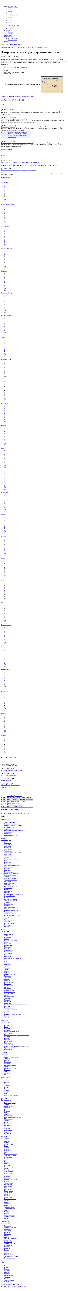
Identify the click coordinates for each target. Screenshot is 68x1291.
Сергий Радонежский (10, 1238)
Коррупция (7, 1043)
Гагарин (6, 1237)
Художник (7, 1132)
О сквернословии (9, 990)
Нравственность (9, 934)
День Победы (8, 844)
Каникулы (7, 1213)
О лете (6, 1158)
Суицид (6, 972)
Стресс (6, 995)
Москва (6, 1149)
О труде (6, 1147)
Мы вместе (7, 943)
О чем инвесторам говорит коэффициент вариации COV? (18, 170)
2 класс (10, 11)
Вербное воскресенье (10, 920)
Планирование (12, 40)
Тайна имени (8, 1175)
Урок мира (7, 925)
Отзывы (10, 32)
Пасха (6, 860)
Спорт (6, 1066)
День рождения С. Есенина (15, 806)
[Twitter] (16, 100)
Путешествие (8, 1184)
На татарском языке (10, 1199)
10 (5, 288)
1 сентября (7, 843)
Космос (6, 892)
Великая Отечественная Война (13, 894)
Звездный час (8, 891)
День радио (7, 921)
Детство (6, 987)
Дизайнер (7, 1128)
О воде (6, 1092)
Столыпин (7, 1234)
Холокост (7, 902)
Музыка (6, 1142)
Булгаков (7, 1248)
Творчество (7, 977)
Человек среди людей (10, 940)
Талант (6, 1017)
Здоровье (7, 1058)
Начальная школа (13, 7)
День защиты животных (11, 1095)
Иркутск (6, 1272)
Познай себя (8, 945)
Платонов (7, 1246)
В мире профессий (9, 1103)
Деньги (6, 979)
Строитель (7, 1127)
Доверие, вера (8, 950)
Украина (6, 1269)
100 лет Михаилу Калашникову (10, 785)
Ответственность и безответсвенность (15, 1004)
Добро (6, 960)
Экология (7, 1081)
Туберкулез (7, 1073)
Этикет (6, 969)
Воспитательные (9, 996)
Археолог (7, 1120)
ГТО (5, 1074)
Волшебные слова (9, 1176)
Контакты (23, 1286)
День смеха (7, 884)
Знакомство (7, 998)
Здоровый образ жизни (11, 1057)
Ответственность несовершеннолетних (16, 1046)
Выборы (6, 1038)
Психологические (9, 974)
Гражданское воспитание (11, 1031)
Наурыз (6, 897)
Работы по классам (10, 6)
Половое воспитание (10, 1154)
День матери (8, 854)
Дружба (6, 968)
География (7, 1150)
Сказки (6, 1200)
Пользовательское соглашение (10, 1286)
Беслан (6, 889)
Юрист (6, 1112)
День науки (7, 851)
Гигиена (6, 1202)
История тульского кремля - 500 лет (11, 770)
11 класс (10, 28)
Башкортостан (8, 1275)
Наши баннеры (12, 38)
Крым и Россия (8, 1049)
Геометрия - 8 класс (41, 47)
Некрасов (7, 1232)
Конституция (8, 1028)
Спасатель (7, 1107)
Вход (11, 44)
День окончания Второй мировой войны (19, 797)
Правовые (7, 1039)
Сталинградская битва (11, 907)
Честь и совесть (9, 1008)
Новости (6, 41)
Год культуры (8, 912)
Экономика (7, 1178)
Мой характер (8, 993)
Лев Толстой (8, 1242)
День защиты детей (10, 867)
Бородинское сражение (11, 899)
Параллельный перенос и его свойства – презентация (17, 143)
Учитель (6, 1104)
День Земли (7, 856)
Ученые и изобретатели (11, 1256)
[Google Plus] (23, 100)
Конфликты (7, 937)
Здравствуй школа (9, 896)
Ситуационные (8, 1191)
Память (6, 1016)
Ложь (6, 942)
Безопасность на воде (10, 827)
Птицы (6, 1093)
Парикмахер (8, 1130)
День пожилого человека (14, 805)
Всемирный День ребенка (12, 915)
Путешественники (9, 1258)
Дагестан (7, 1277)
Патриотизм (8, 1041)
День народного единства (12, 878)
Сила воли (7, 1013)
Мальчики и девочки (10, 1167)
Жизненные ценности (11, 1009)
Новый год (7, 847)
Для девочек (8, 1157)
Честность (7, 980)
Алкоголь (7, 1063)
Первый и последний (10, 1179)
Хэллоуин (7, 876)
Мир (5, 961)
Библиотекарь (8, 1115)
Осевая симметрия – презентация (11, 111)
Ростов (6, 1278)
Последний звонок (10, 875)
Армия (6, 1168)
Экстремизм (8, 1033)
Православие (8, 1003)
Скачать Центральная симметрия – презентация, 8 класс (18, 96)
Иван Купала (8, 870)
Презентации (21, 47)
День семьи (7, 846)
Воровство (7, 988)
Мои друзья (7, 947)
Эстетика (7, 966)
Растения (7, 1089)
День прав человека (10, 917)
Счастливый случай (10, 1192)
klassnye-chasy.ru (7, 1284)
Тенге (6, 1194)
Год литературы (9, 872)
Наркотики (7, 1062)
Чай (5, 1187)
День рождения (9, 1207)
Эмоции (6, 1011)
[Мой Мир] (19, 100)
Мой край (7, 1030)
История (6, 1211)
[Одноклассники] (17, 100)
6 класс (10, 19)
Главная (12, 47)
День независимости (10, 880)
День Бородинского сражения (16, 801)
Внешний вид (8, 982)
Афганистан (8, 888)
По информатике (9, 1170)
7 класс (10, 20)
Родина (6, 1025)
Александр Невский (10, 1227)
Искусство (7, 1001)
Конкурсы (7, 30)
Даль (5, 1251)
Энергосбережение (10, 1208)
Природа (7, 1082)
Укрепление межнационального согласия (16, 1035)
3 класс (10, 12)
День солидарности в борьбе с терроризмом (20, 799)
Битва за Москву (9, 923)
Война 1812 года (9, 883)
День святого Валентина (11, 859)
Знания (6, 1141)
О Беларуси (7, 1165)
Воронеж (7, 1273)
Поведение (7, 964)
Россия (6, 1027)
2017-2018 (11, 33)
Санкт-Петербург (9, 1280)
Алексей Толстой (9, 1243)
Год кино (7, 926)
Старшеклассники (13, 25)
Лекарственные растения (11, 1084)
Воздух (6, 1087)
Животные (7, 1085)
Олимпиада (7, 1070)
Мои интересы (8, 985)
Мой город (7, 1036)
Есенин (6, 1250)
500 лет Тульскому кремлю (9, 775)
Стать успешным (9, 1215)
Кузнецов (7, 1229)
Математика (8, 1197)
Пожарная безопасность (11, 824)
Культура (7, 1006)
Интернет (7, 833)
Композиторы (8, 1254)
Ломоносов (7, 1230)
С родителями (8, 1144)
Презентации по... (9, 35)
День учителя (8, 849)
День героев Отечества (11, 900)
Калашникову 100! (6, 780)
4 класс (10, 14)
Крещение (7, 905)
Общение (7, 963)
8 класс (10, 22)
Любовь (6, 939)
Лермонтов (7, 1240)
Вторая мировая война (11, 873)
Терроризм (7, 829)
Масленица (7, 864)
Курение (6, 1060)
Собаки (6, 1090)
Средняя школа (12, 16)
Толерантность (8, 953)
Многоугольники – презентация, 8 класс (13, 119)
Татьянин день (8, 904)
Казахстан (7, 1267)
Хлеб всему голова (10, 1155)
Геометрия (30, 47)
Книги (6, 1146)
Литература (7, 1203)
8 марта (6, 857)
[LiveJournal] (21, 100)
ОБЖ (5, 1152)
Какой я (6, 948)
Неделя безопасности (13, 803)
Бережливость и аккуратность (13, 1014)
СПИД (6, 1071)
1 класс (10, 9)
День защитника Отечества (12, 852)
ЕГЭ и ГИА (7, 1195)
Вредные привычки (10, 1065)
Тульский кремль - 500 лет (9, 765)
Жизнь (6, 935)
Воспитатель (8, 1124)
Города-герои (8, 1163)
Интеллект (7, 984)
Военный (7, 1122)
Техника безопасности (11, 822)
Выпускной (7, 868)
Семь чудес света (9, 1171)
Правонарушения (9, 1048)
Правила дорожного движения (13, 825)
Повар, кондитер (9, 1106)
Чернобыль (7, 881)
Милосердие (8, 952)
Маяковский (8, 1245)
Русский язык (8, 1205)
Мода (6, 1160)
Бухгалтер (7, 1111)
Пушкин (6, 1235)
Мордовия (7, 1270)
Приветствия (8, 1189)
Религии (6, 971)
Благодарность (8, 955)
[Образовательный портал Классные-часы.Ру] (15, 813)
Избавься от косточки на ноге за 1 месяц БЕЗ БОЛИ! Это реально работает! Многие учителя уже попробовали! (18, 134)
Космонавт (7, 1133)
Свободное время (9, 1216)
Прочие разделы (9, 36)
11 (5, 290)
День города (8, 1186)
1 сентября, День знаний (14, 796)
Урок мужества (8, 1044)
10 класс (10, 27)
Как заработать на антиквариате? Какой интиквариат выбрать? (20, 162)
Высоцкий (7, 1226)
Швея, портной (8, 1119)
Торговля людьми (9, 992)
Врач (5, 1109)
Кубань (6, 1265)
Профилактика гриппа (11, 1068)
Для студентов (8, 1183)
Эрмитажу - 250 (9, 913)
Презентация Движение (8, 127)
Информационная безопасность (13, 830)
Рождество (7, 862)
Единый (6, 1181)
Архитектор (8, 1114)
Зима (5, 1210)
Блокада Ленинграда (10, 886)
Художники (7, 1253)
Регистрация (18, 44)
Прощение (7, 956)
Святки (6, 908)
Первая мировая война (11, 910)
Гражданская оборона (10, 835)
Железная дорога (9, 832)
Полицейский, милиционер (12, 1117)
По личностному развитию (12, 958)
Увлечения (7, 976)
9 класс (10, 24)
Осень (6, 1218)
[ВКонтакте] (14, 100)
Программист (8, 1125)
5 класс (10, 17)
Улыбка (6, 1162)
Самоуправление (9, 1173)
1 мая (5, 918)
